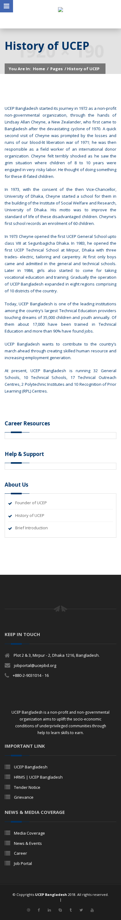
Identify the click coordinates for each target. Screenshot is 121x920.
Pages (56, 68)
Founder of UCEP (31, 502)
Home (39, 68)
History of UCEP (29, 515)
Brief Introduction (31, 528)
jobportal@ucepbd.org (35, 665)
